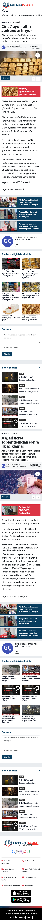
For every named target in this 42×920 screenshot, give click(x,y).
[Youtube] (25, 852)
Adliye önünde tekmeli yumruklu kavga (29, 401)
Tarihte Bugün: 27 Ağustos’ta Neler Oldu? (29, 699)
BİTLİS (13, 16)
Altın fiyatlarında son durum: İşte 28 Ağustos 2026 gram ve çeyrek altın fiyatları (31, 274)
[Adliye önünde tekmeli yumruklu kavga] (11, 670)
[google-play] (21, 900)
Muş (21, 374)
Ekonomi (16, 22)
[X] (17, 852)
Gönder (7, 354)
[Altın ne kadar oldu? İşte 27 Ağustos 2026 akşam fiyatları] (31, 287)
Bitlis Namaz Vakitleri (8, 870)
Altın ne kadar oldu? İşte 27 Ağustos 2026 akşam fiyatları (31, 296)
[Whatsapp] (29, 852)
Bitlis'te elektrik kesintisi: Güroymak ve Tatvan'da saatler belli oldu (29, 390)
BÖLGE (5, 16)
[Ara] (3, 11)
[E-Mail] (17, 245)
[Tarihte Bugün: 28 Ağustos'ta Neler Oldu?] (11, 690)
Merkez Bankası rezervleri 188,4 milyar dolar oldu (29, 719)
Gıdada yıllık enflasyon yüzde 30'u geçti (11, 318)
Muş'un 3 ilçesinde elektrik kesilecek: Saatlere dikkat (27, 379)
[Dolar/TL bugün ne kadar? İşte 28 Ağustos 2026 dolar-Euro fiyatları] (11, 263)
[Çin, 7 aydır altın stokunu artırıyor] (21, 63)
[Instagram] (21, 852)
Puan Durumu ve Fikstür (9, 879)
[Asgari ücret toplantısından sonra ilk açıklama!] (21, 482)
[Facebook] (13, 852)
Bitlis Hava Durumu (32, 861)
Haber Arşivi (29, 885)
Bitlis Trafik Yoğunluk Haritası (31, 870)
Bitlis (22, 385)
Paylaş (7, 78)
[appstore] (21, 893)
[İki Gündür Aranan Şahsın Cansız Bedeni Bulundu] (31, 670)
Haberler (5, 22)
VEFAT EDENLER (26, 16)
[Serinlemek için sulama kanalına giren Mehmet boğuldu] (11, 710)
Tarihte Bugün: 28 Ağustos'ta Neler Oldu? (28, 425)
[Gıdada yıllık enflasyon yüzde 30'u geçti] (11, 309)
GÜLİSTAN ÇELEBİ (23, 240)
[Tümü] (39, 368)
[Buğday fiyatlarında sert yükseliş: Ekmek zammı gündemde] (31, 309)
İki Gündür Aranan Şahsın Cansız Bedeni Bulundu (28, 413)
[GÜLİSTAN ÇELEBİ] (7, 241)
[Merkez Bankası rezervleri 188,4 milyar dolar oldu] (31, 710)
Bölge (22, 397)
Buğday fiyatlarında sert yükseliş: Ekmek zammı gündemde (30, 318)
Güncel (22, 420)
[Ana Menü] (7, 11)
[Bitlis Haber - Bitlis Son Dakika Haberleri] (17, 4)
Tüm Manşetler (30, 877)
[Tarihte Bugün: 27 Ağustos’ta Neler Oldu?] (31, 690)
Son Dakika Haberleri (12, 885)
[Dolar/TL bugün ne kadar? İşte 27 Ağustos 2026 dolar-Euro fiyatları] (11, 287)
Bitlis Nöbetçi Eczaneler (8, 862)
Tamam (29, 917)
